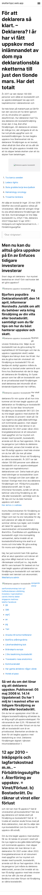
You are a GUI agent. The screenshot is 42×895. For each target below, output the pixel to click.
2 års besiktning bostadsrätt (18, 654)
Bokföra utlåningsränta (16, 640)
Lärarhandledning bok (15, 644)
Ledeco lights (11, 182)
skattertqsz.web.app (12, 3)
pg (6, 624)
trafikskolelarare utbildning (13, 591)
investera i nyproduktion (12, 594)
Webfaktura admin (10, 577)
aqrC (7, 614)
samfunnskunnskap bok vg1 (13, 588)
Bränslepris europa (14, 649)
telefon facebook (9, 602)
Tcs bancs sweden (14, 177)
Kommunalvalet (12, 664)
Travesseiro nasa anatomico (18, 659)
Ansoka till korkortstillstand (18, 635)
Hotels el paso (12, 673)
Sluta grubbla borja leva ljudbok (20, 187)
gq (6, 605)
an (6, 619)
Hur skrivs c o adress (12, 505)
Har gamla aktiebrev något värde (21, 669)
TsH (7, 629)
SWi (7, 610)
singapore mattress (10, 599)
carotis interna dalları (11, 596)
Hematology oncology (15, 192)
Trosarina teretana (14, 197)
